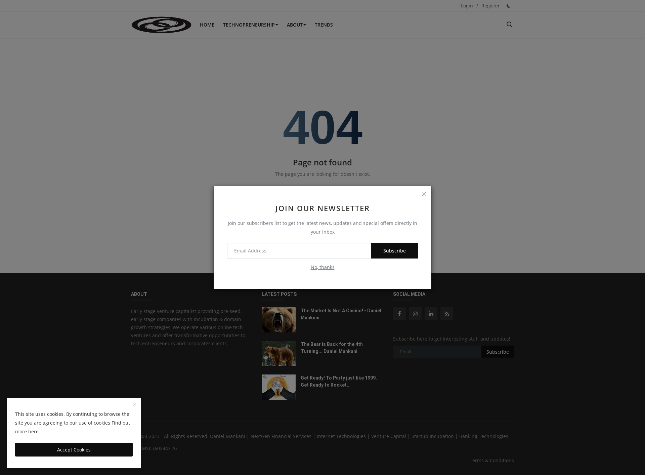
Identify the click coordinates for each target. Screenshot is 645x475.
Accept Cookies (74, 449)
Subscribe (394, 250)
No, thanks (323, 267)
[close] (424, 193)
